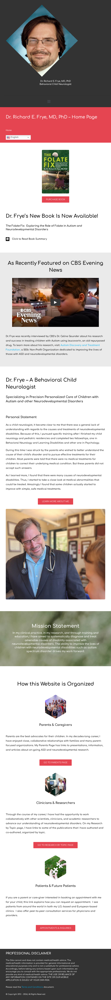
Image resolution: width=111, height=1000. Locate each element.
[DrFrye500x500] (42, 5)
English (14, 137)
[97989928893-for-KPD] (55, 151)
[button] (55, 239)
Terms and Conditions (32, 987)
